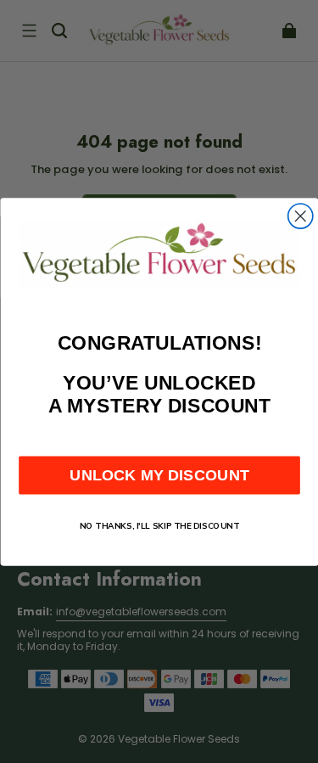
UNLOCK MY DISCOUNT (159, 475)
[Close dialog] (299, 216)
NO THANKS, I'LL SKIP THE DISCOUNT (158, 525)
